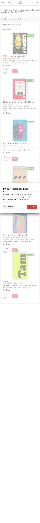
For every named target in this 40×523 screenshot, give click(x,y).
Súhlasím (32, 207)
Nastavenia (10, 207)
